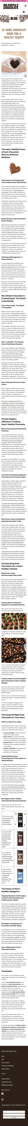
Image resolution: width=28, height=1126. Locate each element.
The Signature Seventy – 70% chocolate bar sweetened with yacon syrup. (7, 858)
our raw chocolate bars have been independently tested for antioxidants (12, 787)
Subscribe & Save (6, 1082)
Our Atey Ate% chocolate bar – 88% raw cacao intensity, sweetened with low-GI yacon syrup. (6, 840)
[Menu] (25, 5)
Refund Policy (5, 1068)
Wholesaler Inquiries (7, 1085)
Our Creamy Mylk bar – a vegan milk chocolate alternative (7, 875)
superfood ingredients (13, 937)
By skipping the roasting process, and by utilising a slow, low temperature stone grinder (13, 542)
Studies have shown (11, 228)
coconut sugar (11, 488)
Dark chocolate (10, 82)
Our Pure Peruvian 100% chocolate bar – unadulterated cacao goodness (7, 820)
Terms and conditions (7, 1065)
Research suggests (6, 267)
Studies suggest (16, 587)
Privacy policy (5, 1062)
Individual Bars (5, 1078)
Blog (2, 1056)
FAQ (2, 1059)
